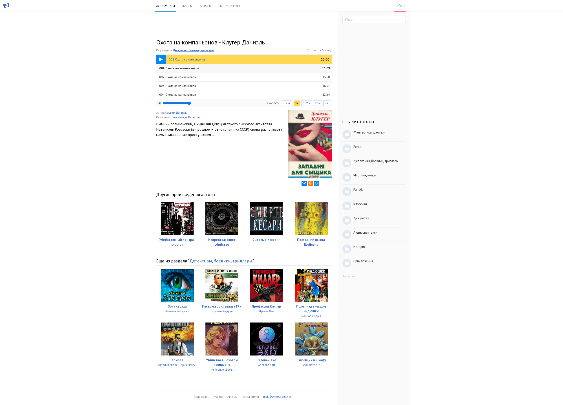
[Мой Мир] (316, 183)
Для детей (361, 218)
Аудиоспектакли (365, 232)
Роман (357, 147)
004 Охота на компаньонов (244, 95)
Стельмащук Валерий (186, 117)
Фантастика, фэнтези (369, 132)
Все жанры (348, 276)
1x (296, 103)
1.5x (317, 103)
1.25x (306, 103)
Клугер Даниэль (176, 113)
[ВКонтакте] (304, 183)
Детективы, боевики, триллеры (193, 50)
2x (326, 103)
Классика (360, 204)
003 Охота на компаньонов (244, 86)
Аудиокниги (165, 6)
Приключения (363, 261)
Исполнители (229, 6)
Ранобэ (358, 189)
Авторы (205, 6)
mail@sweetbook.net (277, 397)
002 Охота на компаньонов (244, 77)
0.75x (287, 103)
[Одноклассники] (310, 183)
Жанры (187, 6)
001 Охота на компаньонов (244, 68)
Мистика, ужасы (364, 175)
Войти (400, 6)
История (359, 247)
